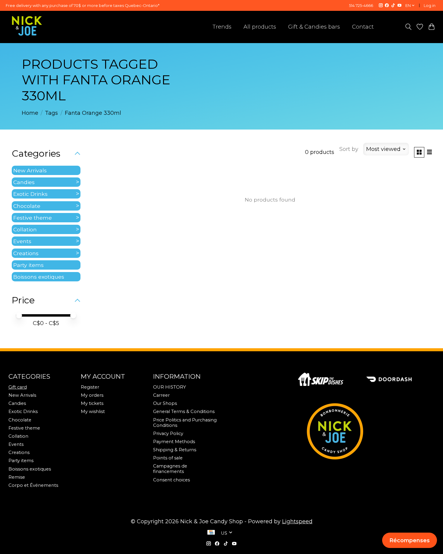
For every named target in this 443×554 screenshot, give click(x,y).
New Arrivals (30, 170)
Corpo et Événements (33, 485)
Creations (26, 253)
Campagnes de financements (170, 468)
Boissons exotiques (38, 277)
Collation (25, 229)
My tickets (92, 403)
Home (30, 113)
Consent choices (171, 480)
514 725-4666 (361, 5)
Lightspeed (297, 521)
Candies (24, 182)
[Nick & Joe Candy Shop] (27, 26)
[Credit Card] (211, 533)
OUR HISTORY (169, 387)
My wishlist (93, 411)
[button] (409, 540)
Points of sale (168, 458)
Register (90, 387)
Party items (28, 265)
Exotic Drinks (30, 194)
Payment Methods (174, 441)
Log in (429, 5)
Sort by (348, 149)
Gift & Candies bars (314, 26)
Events (22, 241)
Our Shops (165, 403)
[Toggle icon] (408, 26)
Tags (51, 113)
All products (259, 26)
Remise (16, 477)
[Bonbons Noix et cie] (366, 431)
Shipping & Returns (174, 449)
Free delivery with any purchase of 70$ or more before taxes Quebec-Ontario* (82, 5)
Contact (363, 26)
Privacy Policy (168, 433)
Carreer (161, 395)
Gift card (17, 387)
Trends (221, 26)
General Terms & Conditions (184, 411)
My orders (92, 395)
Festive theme (32, 217)
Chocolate (26, 206)
